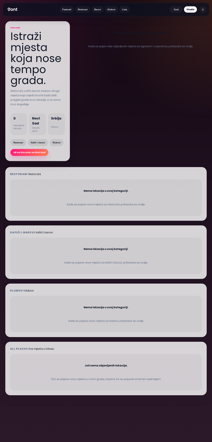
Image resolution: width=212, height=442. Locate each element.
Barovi (97, 9)
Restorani (83, 9)
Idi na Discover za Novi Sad (29, 152)
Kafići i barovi (38, 142)
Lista (124, 9)
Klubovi (111, 9)
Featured (66, 9)
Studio (190, 9)
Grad (176, 9)
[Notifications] (203, 9)
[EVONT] (12, 9)
